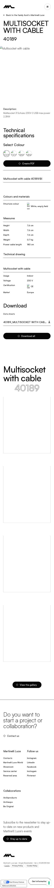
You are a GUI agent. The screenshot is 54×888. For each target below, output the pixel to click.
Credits (7, 866)
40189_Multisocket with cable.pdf (27, 322)
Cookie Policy (32, 866)
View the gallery (28, 684)
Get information (39, 881)
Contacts (7, 758)
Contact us (13, 735)
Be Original (8, 806)
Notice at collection (9, 886)
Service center (10, 771)
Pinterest (31, 775)
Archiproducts (10, 797)
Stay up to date (18, 838)
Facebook (31, 767)
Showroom (8, 767)
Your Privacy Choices (16, 882)
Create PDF (28, 163)
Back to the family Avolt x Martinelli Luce (25, 15)
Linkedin (31, 762)
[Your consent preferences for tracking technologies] (49, 883)
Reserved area (10, 775)
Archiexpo (8, 802)
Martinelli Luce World (13, 762)
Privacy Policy (17, 866)
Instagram (31, 758)
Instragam (31, 771)
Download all (28, 336)
